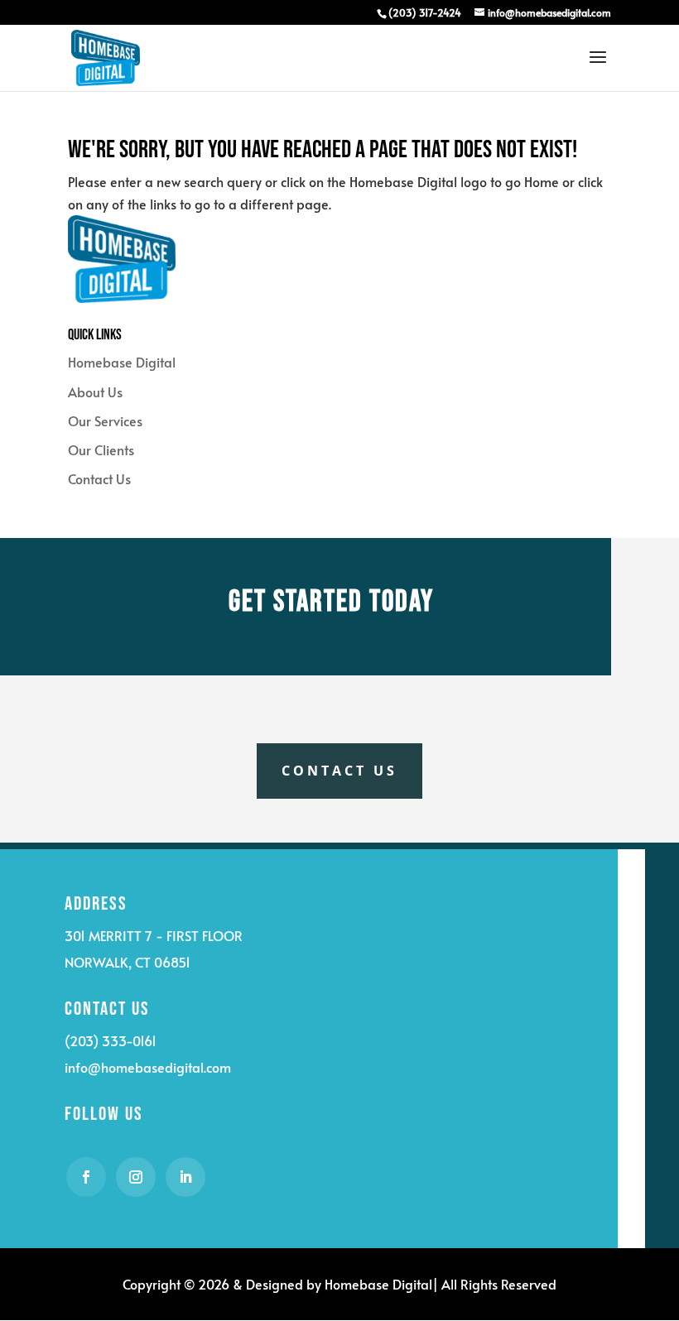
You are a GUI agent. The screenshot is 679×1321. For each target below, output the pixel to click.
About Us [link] (95, 391)
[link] (424, 12)
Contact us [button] (339, 770)
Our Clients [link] (101, 449)
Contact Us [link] (99, 478)
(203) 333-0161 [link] (111, 1040)
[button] (598, 68)
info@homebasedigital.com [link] (148, 1067)
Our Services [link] (105, 420)
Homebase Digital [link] (122, 362)
